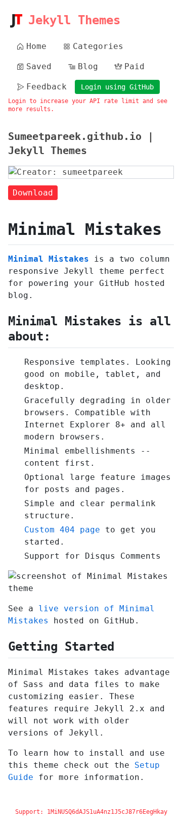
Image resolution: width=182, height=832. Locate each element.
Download (33, 193)
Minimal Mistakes (48, 259)
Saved (39, 66)
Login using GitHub (117, 87)
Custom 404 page (62, 529)
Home (36, 46)
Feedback (46, 86)
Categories (98, 46)
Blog (88, 66)
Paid (134, 66)
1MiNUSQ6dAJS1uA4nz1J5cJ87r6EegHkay (107, 811)
